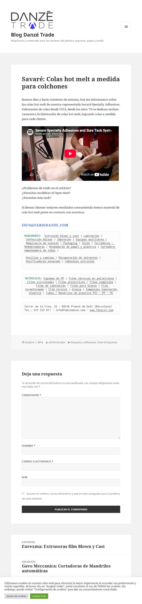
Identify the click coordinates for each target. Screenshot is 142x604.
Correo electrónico (37, 461)
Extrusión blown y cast (62, 235)
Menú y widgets (126, 31)
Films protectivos (72, 281)
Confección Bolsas (39, 239)
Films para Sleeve (83, 285)
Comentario (31, 395)
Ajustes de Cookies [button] (16, 596)
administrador (56, 342)
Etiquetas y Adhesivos (83, 342)
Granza (76, 289)
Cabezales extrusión (80, 261)
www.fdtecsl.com (101, 310)
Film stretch (57, 289)
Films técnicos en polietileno (91, 278)
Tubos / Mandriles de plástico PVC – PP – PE (79, 292)
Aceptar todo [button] (39, 596)
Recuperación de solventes (78, 257)
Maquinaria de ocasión (42, 243)
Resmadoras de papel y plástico (72, 246)
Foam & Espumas (107, 342)
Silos (86, 243)
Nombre (28, 445)
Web (25, 477)
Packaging (69, 243)
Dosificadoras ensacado (43, 261)
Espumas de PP (54, 278)
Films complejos (101, 281)
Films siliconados (40, 281)
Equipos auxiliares (90, 239)
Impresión (64, 239)
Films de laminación (51, 285)
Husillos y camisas (41, 257)
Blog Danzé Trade (32, 34)
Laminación (91, 235)
